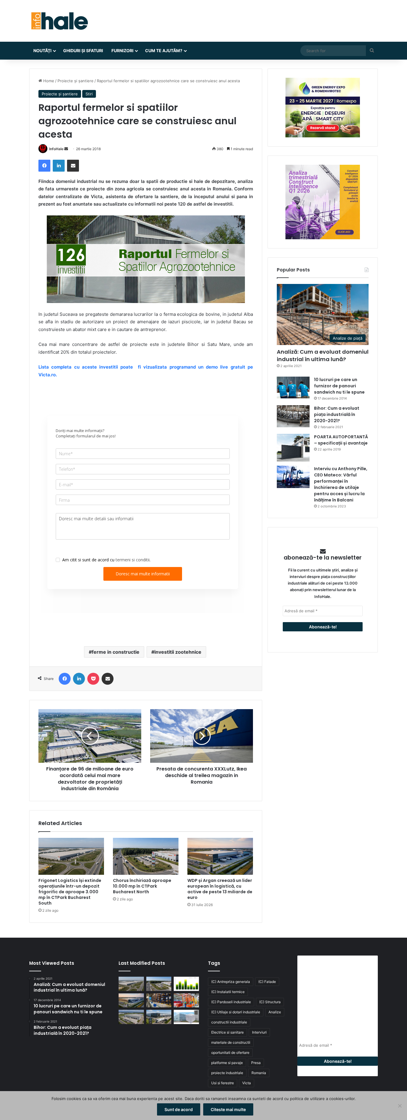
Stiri (89, 93)
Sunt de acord (178, 1109)
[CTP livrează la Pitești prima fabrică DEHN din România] (131, 1017)
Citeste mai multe (228, 1109)
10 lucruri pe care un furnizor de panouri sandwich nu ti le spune (339, 386)
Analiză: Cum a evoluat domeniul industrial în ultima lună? (323, 355)
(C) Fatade (267, 981)
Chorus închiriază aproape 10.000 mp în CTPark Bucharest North (142, 886)
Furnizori (122, 50)
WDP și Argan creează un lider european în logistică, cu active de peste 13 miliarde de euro (219, 888)
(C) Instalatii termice (228, 991)
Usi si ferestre (222, 1083)
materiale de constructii (230, 1042)
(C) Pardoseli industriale (231, 1002)
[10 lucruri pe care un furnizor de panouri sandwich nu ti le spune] (293, 387)
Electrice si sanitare (227, 1032)
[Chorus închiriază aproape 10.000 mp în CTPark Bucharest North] (145, 856)
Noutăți (42, 50)
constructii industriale (229, 1022)
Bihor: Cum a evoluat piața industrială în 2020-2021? (336, 414)
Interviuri (259, 1032)
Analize (274, 1012)
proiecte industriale (227, 1073)
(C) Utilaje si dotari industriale (235, 1012)
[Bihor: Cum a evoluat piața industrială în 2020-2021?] (293, 416)
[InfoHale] (59, 21)
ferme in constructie (115, 652)
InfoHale (56, 149)
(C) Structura (270, 1002)
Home (48, 80)
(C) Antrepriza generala (230, 981)
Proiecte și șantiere (76, 80)
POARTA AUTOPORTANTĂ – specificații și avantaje (341, 440)
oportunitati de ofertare (230, 1052)
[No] (400, 1106)
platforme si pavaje (227, 1062)
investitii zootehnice (177, 652)
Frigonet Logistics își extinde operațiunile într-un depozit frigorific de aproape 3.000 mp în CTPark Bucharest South (69, 891)
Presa (256, 1062)
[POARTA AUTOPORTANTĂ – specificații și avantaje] (293, 448)
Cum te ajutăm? (163, 50)
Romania (258, 1073)
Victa (246, 1083)
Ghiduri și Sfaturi (83, 50)
